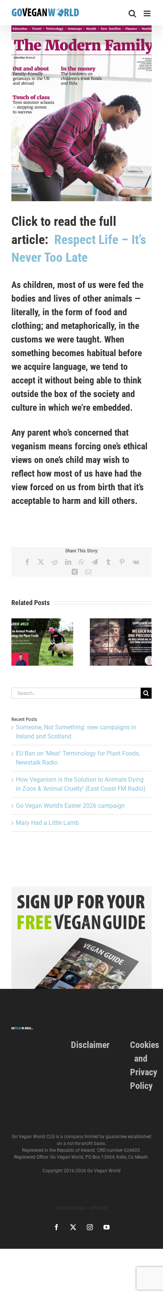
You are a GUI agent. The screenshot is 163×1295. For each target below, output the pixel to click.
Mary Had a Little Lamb (47, 822)
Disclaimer (90, 1045)
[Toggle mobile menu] (148, 13)
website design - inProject (82, 1208)
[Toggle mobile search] (132, 13)
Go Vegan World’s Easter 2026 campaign (70, 805)
